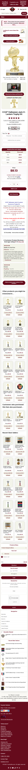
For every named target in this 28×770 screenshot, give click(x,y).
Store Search (4, 616)
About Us (3, 618)
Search (24, 13)
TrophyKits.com (14, 2)
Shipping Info (4, 742)
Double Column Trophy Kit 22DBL (13, 677)
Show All (21, 242)
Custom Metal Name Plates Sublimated (6, 446)
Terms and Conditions (6, 733)
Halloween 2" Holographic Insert (19, 392)
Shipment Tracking (5, 745)
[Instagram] (10, 768)
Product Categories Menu (8, 547)
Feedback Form (5, 761)
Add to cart (14, 188)
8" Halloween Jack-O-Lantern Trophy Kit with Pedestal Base (19, 328)
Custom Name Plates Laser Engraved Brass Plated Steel (15, 649)
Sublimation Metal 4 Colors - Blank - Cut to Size (7, 531)
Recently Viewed (8, 632)
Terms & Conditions (5, 621)
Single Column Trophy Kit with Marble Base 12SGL (16, 658)
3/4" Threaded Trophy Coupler (19, 531)
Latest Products (4, 628)
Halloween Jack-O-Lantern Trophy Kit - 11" (8, 392)
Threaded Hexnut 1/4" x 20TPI (12, 653)
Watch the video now (22, 78)
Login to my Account (6, 743)
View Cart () (23, 9)
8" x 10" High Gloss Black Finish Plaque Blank (15, 687)
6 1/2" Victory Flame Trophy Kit (7, 420)
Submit (14, 607)
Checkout (14, 565)
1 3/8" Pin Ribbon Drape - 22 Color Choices (15, 672)
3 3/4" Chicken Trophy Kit (19, 420)
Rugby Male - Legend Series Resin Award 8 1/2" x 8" (16, 635)
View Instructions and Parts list (14, 94)
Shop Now (3, 614)
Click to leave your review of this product (14, 283)
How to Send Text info (6, 734)
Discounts (3, 728)
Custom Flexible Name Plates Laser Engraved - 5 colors (19, 446)
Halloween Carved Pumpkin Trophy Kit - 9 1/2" (8, 371)
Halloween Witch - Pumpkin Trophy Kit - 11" (20, 350)
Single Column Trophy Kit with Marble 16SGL (7, 510)
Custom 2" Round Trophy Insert (19, 467)
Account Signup (4, 626)
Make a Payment (5, 748)
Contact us (3, 729)
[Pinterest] (17, 768)
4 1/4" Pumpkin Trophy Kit (19, 307)
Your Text (4, 133)
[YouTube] (13, 768)
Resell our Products (6, 736)
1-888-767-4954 (14, 4)
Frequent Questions (6, 731)
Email (14, 591)
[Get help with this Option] (8, 133)
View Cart (6, 553)
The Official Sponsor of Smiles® (5, 3)
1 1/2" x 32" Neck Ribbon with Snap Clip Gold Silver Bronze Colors (15, 663)
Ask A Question (14, 194)
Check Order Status (6, 747)
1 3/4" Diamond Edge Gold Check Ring (14, 643)
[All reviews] (14, 118)
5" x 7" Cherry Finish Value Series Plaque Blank (16, 682)
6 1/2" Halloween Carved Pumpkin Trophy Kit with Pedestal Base (7, 328)
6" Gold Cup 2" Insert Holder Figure (13, 667)
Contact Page (4, 759)
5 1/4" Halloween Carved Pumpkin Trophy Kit (7, 307)
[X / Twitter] (19, 768)
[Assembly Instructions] (14, 87)
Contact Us (3, 623)
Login (14, 577)
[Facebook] (8, 768)
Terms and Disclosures (7, 719)
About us (3, 726)
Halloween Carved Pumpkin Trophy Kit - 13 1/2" (20, 371)
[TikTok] (15, 768)
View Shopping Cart (6, 750)
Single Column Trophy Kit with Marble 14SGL (19, 489)
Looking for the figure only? (14, 97)
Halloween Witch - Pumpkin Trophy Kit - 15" (8, 350)
